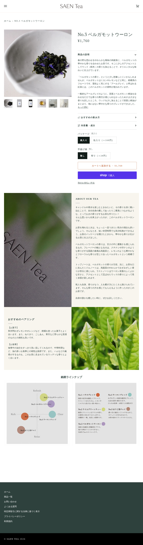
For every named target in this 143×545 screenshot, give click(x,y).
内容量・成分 (88, 125)
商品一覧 (8, 497)
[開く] (8, 6)
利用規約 (8, 521)
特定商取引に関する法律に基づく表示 (22, 511)
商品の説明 (84, 54)
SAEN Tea (13, 539)
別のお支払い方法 (86, 183)
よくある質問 (10, 506)
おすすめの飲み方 (90, 117)
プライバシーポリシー (14, 516)
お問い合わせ (10, 502)
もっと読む (83, 107)
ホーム (7, 21)
